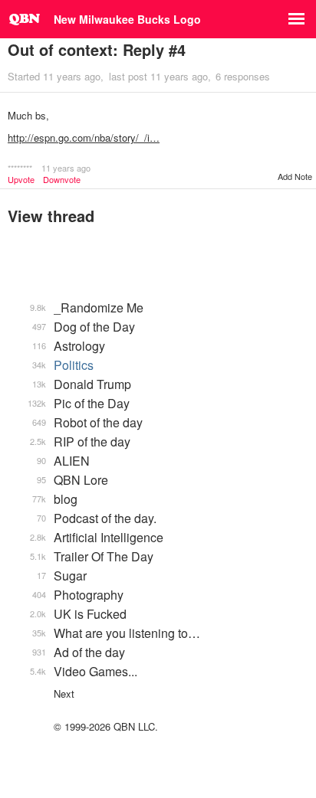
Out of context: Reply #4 (97, 49)
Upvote (21, 179)
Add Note (295, 176)
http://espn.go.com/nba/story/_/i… (84, 137)
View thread (51, 215)
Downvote (62, 179)
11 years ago (66, 168)
